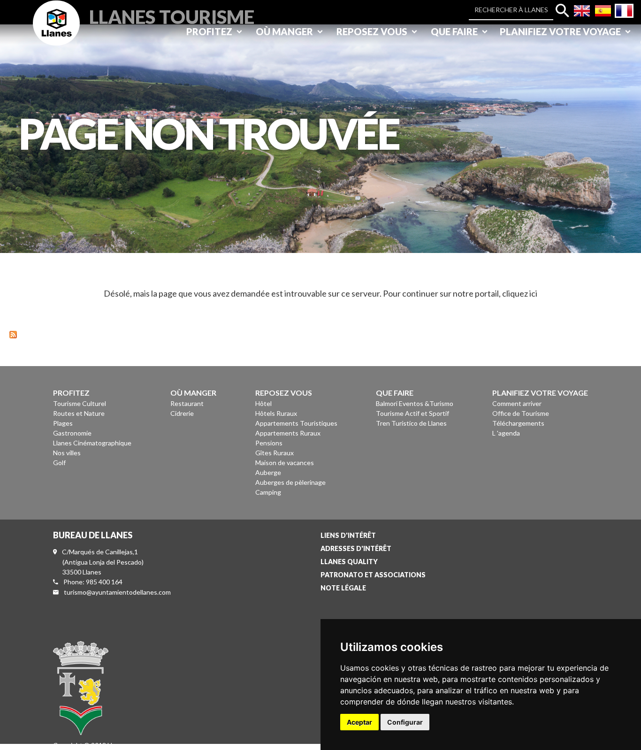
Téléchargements (518, 423)
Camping (268, 492)
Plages (63, 423)
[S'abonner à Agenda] (13, 333)
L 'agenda (506, 433)
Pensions (268, 443)
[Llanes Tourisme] (56, 34)
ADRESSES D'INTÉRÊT (355, 548)
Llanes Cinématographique (92, 443)
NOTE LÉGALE (343, 588)
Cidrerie (182, 413)
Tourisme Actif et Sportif (412, 413)
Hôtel (263, 403)
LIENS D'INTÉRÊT (348, 535)
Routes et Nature (79, 413)
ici (533, 293)
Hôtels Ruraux (276, 413)
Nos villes (67, 453)
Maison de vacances (284, 463)
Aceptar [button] (359, 722)
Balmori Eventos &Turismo (414, 403)
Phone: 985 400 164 (92, 582)
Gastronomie (72, 433)
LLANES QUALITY (349, 562)
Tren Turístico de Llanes (411, 423)
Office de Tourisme (520, 413)
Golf (59, 463)
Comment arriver (517, 403)
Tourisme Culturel (79, 403)
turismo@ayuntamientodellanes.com (117, 592)
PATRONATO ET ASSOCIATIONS (373, 575)
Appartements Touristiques (296, 423)
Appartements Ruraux (287, 433)
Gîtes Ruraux (274, 453)
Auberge (268, 472)
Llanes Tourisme (171, 16)
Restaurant (187, 403)
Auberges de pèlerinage (290, 482)
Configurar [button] (405, 722)
